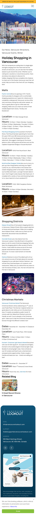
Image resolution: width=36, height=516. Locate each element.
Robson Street (6, 225)
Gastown (4, 257)
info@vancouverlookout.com (14, 424)
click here (23, 372)
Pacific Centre (6, 94)
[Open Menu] (32, 6)
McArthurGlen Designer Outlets (11, 163)
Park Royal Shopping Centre (10, 132)
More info (13, 506)
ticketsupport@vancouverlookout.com (17, 432)
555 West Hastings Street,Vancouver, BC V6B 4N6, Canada (15, 440)
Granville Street (7, 239)
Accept (18, 511)
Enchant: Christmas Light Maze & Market (14, 342)
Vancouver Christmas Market (11, 303)
